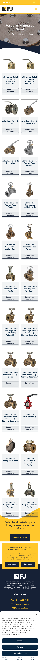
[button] (37, 614)
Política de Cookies (5, 658)
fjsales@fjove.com (22, 604)
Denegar (20, 647)
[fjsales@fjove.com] (12, 604)
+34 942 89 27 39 (22, 600)
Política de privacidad (19, 658)
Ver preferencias (20, 653)
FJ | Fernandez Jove (20, 608)
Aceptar (20, 641)
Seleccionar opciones (10, 91)
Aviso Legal (32, 658)
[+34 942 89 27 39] (12, 600)
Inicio (9, 34)
